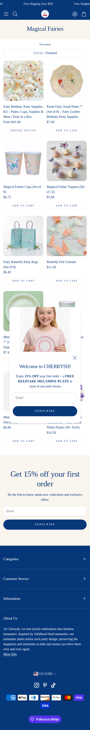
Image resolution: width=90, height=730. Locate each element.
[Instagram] (36, 685)
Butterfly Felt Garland (61, 262)
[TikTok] (53, 685)
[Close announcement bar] (86, 3)
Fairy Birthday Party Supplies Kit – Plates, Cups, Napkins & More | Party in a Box (23, 111)
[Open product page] (23, 81)
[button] (6, 14)
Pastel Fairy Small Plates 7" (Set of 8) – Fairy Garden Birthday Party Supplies (65, 111)
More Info (10, 654)
